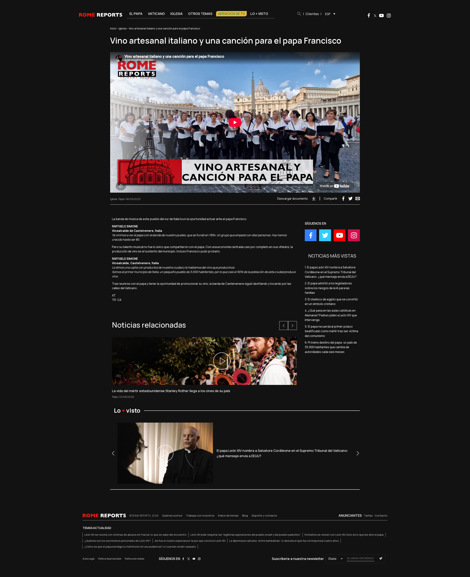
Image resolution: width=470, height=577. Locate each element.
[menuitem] (329, 13)
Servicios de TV (231, 13)
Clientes (312, 14)
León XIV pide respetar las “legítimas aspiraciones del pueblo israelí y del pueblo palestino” (245, 534)
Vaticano (156, 13)
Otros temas (200, 13)
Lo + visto (259, 13)
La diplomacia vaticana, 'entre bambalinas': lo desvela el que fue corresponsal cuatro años (284, 540)
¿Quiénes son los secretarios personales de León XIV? (117, 540)
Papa (121, 199)
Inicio (113, 28)
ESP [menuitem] (327, 14)
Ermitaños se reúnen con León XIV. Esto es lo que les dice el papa (344, 534)
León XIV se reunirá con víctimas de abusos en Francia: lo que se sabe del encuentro (135, 534)
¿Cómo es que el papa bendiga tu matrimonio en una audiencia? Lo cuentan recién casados (140, 546)
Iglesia (176, 13)
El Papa (135, 13)
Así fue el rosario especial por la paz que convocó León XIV (190, 540)
